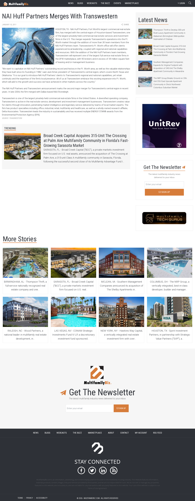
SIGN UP (122, 408)
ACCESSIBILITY (41, 498)
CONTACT (124, 433)
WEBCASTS (62, 433)
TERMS (20, 498)
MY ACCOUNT (141, 433)
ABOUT (111, 433)
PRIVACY (29, 498)
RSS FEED (157, 433)
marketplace (132, 3)
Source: (12, 118)
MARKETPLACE (95, 433)
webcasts (92, 3)
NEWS (35, 433)
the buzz (105, 3)
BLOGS (47, 433)
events (117, 3)
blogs (80, 3)
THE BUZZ (77, 433)
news (70, 3)
